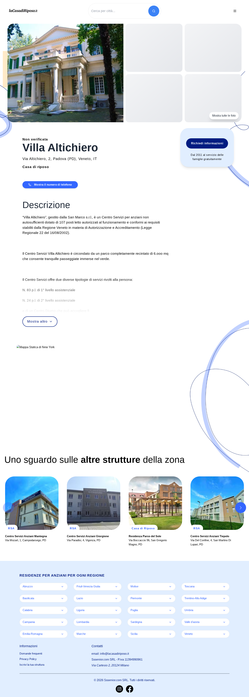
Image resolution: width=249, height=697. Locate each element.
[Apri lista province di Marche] (116, 634)
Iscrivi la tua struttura (32, 664)
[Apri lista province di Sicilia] (170, 634)
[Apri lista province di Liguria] (116, 610)
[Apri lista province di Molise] (170, 586)
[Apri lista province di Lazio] (116, 598)
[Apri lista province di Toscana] (224, 586)
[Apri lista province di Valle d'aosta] (224, 622)
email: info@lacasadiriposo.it (110, 653)
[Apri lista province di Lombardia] (116, 622)
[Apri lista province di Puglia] (170, 610)
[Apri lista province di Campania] (62, 622)
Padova (59, 159)
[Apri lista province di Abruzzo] (62, 586)
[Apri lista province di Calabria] (62, 610)
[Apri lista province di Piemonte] (170, 598)
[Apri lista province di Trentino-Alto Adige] (224, 598)
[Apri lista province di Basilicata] (62, 598)
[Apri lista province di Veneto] (224, 634)
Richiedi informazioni (207, 143)
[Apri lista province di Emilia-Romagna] (62, 634)
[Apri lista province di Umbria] (224, 610)
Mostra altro (37, 321)
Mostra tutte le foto (224, 115)
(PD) (72, 159)
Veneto (84, 159)
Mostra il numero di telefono (53, 184)
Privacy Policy (28, 659)
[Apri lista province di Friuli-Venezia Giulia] (116, 586)
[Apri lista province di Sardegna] (170, 622)
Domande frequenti (31, 653)
